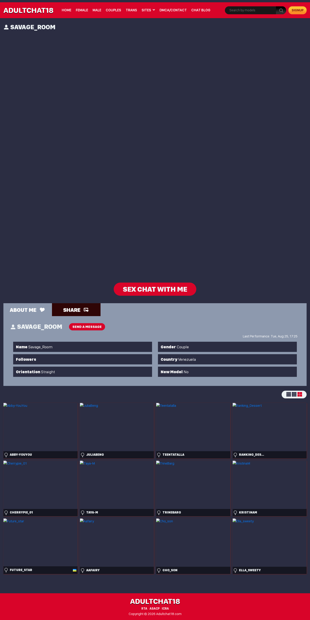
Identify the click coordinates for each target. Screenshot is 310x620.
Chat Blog (200, 10)
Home (66, 10)
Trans (131, 10)
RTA (144, 608)
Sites (146, 10)
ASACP (155, 608)
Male (97, 10)
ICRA (165, 608)
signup (298, 10)
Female (82, 10)
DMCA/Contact (173, 10)
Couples (113, 10)
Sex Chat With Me (155, 289)
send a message (87, 327)
